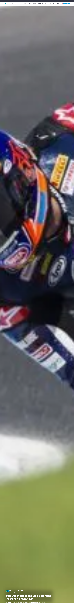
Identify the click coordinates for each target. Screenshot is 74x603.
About (16, 3)
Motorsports (43, 602)
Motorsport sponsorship (41, 3)
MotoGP (32, 602)
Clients (49, 3)
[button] (62, 3)
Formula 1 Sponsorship (23, 3)
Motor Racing (37, 602)
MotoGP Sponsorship (32, 3)
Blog (54, 3)
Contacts (58, 3)
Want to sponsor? (66, 3)
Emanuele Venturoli (11, 602)
